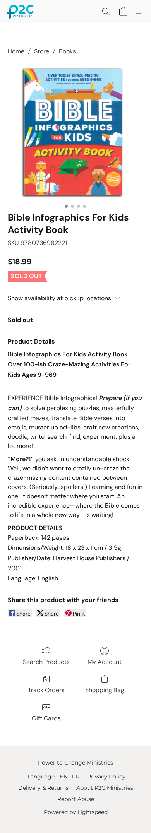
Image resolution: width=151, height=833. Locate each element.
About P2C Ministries (104, 787)
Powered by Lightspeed (76, 812)
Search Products (46, 662)
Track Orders (46, 690)
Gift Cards (46, 718)
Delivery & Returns (43, 787)
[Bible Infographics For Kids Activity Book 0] (75, 132)
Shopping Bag (104, 690)
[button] (21, 11)
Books (67, 51)
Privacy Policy (106, 776)
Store (41, 51)
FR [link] (75, 776)
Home (16, 51)
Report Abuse (75, 798)
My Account (105, 662)
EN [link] (64, 776)
